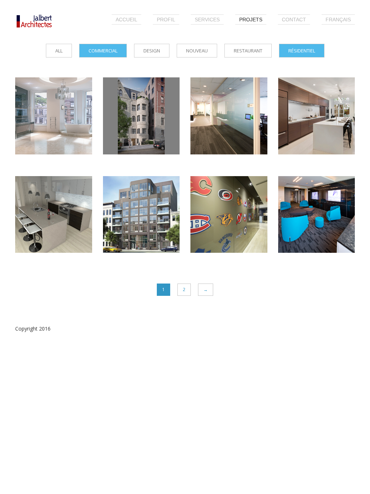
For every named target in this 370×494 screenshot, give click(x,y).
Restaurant (248, 50)
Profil (166, 19)
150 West (40, 196)
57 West (38, 98)
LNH (206, 196)
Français (338, 19)
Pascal (122, 196)
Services (207, 19)
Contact (294, 19)
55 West (301, 98)
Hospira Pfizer (313, 196)
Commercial (103, 50)
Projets (250, 19)
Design (151, 50)
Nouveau (197, 50)
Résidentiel (301, 50)
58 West (126, 98)
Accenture (218, 98)
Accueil (126, 19)
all (59, 50)
